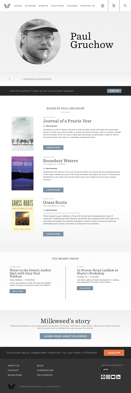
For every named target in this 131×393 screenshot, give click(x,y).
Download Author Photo (37, 79)
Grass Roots (55, 202)
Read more (19, 291)
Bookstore (15, 375)
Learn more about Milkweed (65, 336)
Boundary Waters (60, 160)
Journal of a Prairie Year (67, 121)
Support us (88, 6)
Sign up (114, 91)
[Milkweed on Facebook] (103, 377)
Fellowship (45, 375)
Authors (30, 6)
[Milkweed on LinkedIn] (118, 377)
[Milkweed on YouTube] (113, 377)
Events (43, 6)
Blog (40, 365)
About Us (13, 365)
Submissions (45, 370)
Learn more (54, 148)
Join (105, 369)
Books (18, 6)
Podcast (72, 6)
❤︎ (114, 352)
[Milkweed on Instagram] (108, 377)
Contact (13, 370)
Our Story (57, 6)
